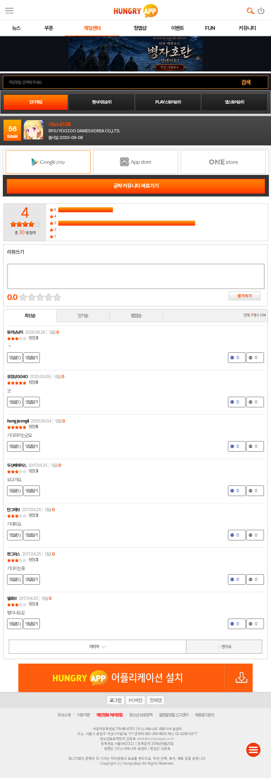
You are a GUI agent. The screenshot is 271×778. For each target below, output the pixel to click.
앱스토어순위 (234, 102)
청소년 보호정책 (140, 715)
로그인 (115, 700)
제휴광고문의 (204, 715)
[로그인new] (261, 9)
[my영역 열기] (9, 9)
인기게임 (35, 102)
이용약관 (83, 715)
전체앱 (155, 700)
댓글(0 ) (14, 357)
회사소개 (64, 715)
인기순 (83, 315)
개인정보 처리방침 (109, 715)
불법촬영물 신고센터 (173, 715)
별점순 (136, 315)
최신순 (30, 315)
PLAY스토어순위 (168, 102)
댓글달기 (31, 357)
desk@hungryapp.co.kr (156, 738)
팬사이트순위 (101, 102)
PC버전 (135, 700)
